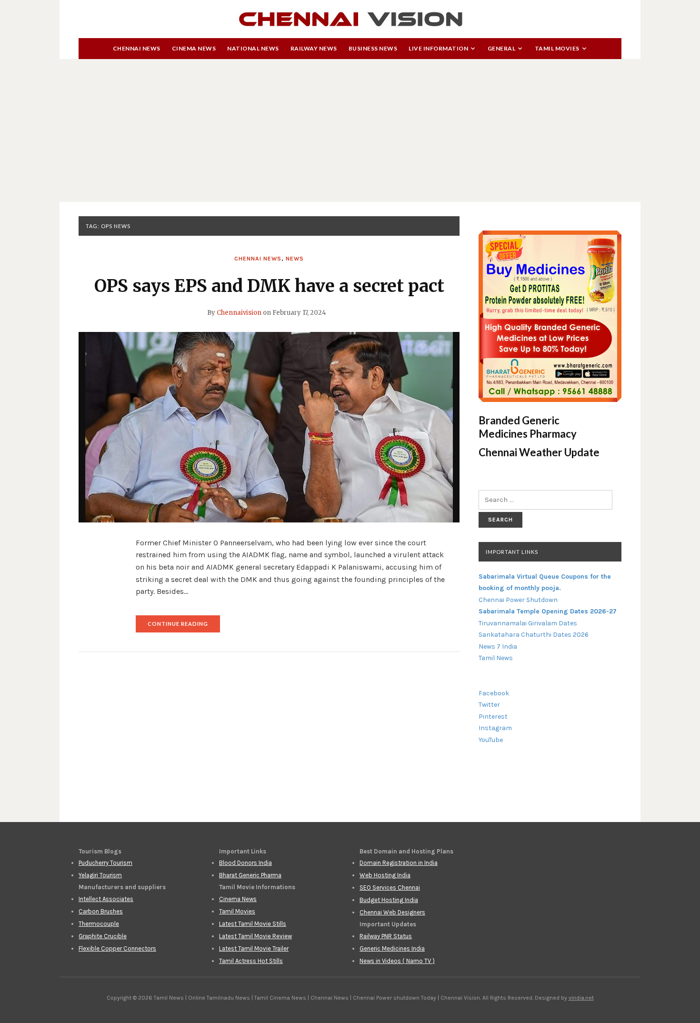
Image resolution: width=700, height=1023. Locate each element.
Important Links (512, 552)
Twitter (489, 705)
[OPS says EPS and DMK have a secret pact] (269, 426)
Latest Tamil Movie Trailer (254, 948)
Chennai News (136, 48)
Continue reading (184, 626)
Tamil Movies (557, 48)
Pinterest (493, 716)
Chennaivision (239, 313)
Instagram (495, 728)
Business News (373, 48)
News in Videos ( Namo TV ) (397, 960)
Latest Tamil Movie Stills (252, 923)
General (502, 48)
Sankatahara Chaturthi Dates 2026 (534, 635)
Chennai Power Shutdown (518, 600)
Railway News (313, 48)
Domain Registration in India (399, 862)
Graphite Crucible (103, 936)
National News (253, 48)
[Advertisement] (350, 130)
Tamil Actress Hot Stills (251, 960)
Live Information (438, 48)
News (295, 258)
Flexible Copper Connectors (117, 948)
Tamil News (496, 658)
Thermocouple (99, 923)
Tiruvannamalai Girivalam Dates (528, 623)
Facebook (494, 693)
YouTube (491, 740)
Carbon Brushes (101, 911)
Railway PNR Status (386, 936)
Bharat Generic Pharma (250, 875)
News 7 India (498, 646)
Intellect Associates (106, 899)
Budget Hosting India (389, 899)
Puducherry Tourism (105, 862)
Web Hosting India (385, 875)
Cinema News (194, 48)
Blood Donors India (245, 862)
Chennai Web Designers (392, 912)
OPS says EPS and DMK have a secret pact (269, 286)
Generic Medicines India (392, 948)
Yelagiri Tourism (100, 875)
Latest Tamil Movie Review (255, 936)
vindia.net (581, 997)
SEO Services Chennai (390, 887)
